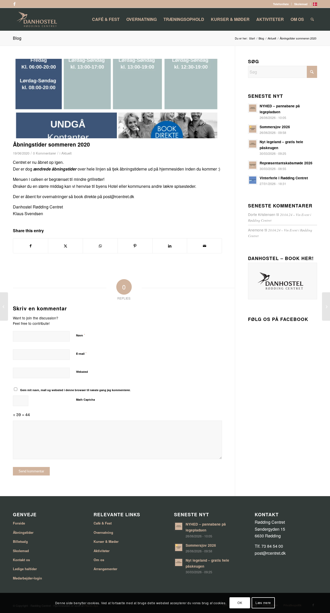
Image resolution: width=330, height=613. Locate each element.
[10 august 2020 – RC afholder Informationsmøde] (326, 306)
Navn (80, 335)
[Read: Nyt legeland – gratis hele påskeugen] (252, 144)
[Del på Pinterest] (135, 245)
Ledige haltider (25, 568)
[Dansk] (315, 4)
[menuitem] (281, 4)
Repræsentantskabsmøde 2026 (286, 162)
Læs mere (263, 603)
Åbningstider (23, 532)
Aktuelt (66, 153)
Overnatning (103, 532)
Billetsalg (20, 541)
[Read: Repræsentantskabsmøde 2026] (252, 165)
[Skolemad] (4, 306)
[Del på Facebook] (30, 245)
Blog (17, 38)
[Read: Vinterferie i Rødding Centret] (252, 180)
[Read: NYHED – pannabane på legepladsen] (252, 108)
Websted (82, 372)
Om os (99, 559)
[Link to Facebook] (14, 4)
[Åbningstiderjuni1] (117, 98)
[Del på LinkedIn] (170, 245)
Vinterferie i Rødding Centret (284, 177)
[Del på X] (65, 245)
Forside (19, 523)
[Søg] (312, 19)
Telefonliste (281, 4)
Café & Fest (103, 523)
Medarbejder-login (27, 578)
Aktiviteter (102, 550)
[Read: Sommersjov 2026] (252, 129)
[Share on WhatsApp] (100, 245)
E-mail (81, 353)
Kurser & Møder (106, 541)
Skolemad (301, 4)
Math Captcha (85, 399)
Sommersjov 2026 (275, 126)
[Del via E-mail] (204, 245)
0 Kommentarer (44, 153)
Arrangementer (105, 568)
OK (239, 603)
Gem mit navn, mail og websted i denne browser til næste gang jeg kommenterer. (75, 390)
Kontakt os (21, 559)
